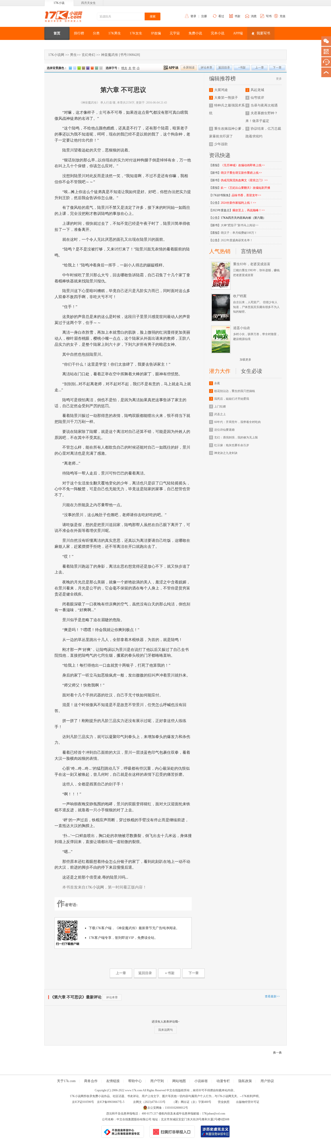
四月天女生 (88, 3)
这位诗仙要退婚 (224, 429)
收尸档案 (240, 296)
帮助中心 (135, 1081)
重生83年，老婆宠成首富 (251, 264)
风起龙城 (257, 90)
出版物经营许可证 (247, 1102)
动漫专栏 (223, 1081)
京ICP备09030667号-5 (110, 1102)
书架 (237, 16)
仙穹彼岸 (257, 97)
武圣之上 (220, 414)
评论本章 (206, 67)
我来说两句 (165, 1030)
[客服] (326, 62)
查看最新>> (272, 996)
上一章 (259, 67)
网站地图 (179, 1081)
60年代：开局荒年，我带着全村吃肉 (237, 422)
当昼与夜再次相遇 (264, 105)
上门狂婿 (220, 406)
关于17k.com (66, 1081)
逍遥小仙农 (241, 328)
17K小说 (59, 3)
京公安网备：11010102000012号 (167, 1107)
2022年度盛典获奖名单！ (237, 240)
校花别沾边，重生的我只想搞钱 (234, 391)
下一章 (277, 67)
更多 (279, 78)
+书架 (242, 67)
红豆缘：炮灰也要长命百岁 (231, 445)
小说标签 (201, 1081)
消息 (254, 16)
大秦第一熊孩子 (226, 97)
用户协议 (267, 1081)
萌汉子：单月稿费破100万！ (239, 232)
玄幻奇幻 (88, 55)
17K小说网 (56, 55)
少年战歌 (221, 144)
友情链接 (113, 1081)
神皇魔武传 (109, 55)
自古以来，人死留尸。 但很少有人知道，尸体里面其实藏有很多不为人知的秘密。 (256, 307)
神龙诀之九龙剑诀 (225, 453)
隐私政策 (245, 1081)
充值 (282, 16)
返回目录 (224, 67)
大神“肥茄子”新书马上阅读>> (240, 225)
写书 (269, 16)
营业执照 (223, 1102)
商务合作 (91, 1081)
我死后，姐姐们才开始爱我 (231, 398)
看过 (221, 16)
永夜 (217, 383)
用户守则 (157, 1081)
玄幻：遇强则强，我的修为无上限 (236, 437)
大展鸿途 (221, 90)
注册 (204, 16)
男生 (73, 55)
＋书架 (169, 973)
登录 (193, 16)
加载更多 (245, 359)
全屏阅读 (189, 67)
